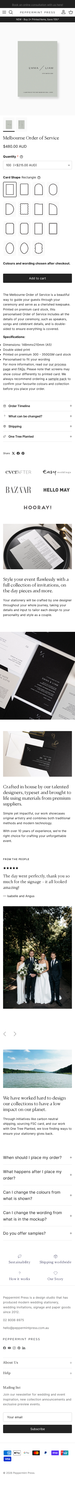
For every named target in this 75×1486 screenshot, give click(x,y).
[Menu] (4, 12)
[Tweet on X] (13, 453)
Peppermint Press (23, 1472)
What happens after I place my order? (32, 1174)
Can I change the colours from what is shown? (31, 1195)
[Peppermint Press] (37, 12)
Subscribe (37, 1429)
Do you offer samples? (24, 1233)
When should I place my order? (32, 1157)
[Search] (12, 12)
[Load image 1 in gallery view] (37, 68)
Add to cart (37, 278)
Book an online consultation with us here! (37, 4)
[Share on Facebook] (18, 453)
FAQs (21, 369)
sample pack (57, 379)
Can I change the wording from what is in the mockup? (32, 1215)
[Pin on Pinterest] (23, 453)
